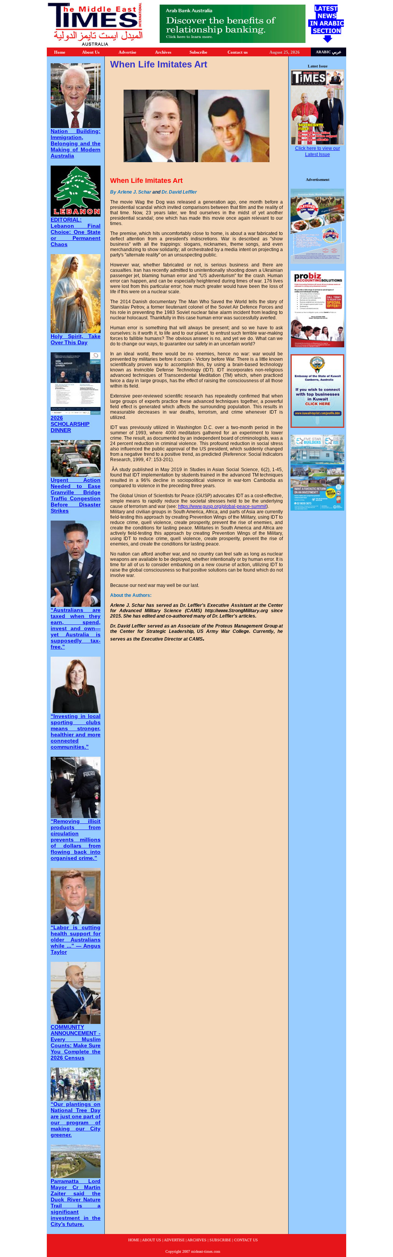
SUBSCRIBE (220, 1240)
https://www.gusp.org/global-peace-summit (222, 506)
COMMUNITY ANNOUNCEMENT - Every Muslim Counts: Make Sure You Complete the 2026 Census (76, 1042)
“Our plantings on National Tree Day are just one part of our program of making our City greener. (76, 1119)
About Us (90, 52)
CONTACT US (246, 1240)
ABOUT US (151, 1240)
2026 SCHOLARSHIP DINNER (70, 424)
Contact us (238, 52)
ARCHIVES (196, 1240)
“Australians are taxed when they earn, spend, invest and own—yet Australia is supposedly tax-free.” (76, 628)
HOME (133, 1240)
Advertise (127, 52)
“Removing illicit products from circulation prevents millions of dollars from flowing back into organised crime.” (76, 839)
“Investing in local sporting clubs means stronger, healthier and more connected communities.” (76, 731)
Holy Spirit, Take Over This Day (76, 339)
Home (59, 52)
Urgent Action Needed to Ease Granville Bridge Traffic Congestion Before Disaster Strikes (76, 495)
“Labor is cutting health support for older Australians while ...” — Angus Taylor (76, 939)
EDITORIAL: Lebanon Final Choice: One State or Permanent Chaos (76, 232)
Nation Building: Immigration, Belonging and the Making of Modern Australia (76, 143)
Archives (163, 52)
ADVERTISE (174, 1240)
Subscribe (198, 52)
